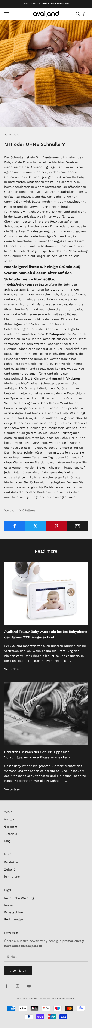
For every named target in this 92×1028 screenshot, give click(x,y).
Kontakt (10, 819)
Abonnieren (18, 970)
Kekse (8, 905)
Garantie (10, 826)
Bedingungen (13, 919)
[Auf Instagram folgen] (17, 986)
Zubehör (10, 869)
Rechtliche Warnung (19, 898)
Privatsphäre (13, 912)
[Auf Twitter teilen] (35, 526)
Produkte (11, 862)
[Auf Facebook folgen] (6, 986)
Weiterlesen (13, 669)
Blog (7, 841)
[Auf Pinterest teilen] (56, 526)
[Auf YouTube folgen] (29, 986)
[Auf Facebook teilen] (14, 526)
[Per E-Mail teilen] (77, 526)
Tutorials (10, 833)
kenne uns (12, 876)
